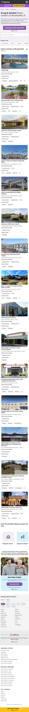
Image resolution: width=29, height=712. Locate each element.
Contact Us (3, 695)
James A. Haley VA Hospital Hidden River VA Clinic (11, 286)
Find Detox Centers (5, 650)
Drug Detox (3, 652)
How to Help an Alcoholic (6, 663)
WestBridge (4, 70)
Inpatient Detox (4, 656)
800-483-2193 (14, 584)
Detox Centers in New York (7, 674)
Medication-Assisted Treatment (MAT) (9, 659)
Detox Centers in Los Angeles (7, 680)
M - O (23, 604)
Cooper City (3, 624)
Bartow (2, 611)
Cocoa (16, 622)
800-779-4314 (14, 639)
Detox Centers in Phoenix (6, 685)
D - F (8, 604)
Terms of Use (4, 699)
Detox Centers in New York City (8, 678)
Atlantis (16, 609)
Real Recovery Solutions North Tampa (10, 255)
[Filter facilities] (26, 49)
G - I (13, 604)
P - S (3, 606)
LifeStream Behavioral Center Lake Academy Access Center (12, 380)
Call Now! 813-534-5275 (14, 28)
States (2, 600)
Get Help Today (13, 709)
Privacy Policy (4, 700)
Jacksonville (5, 43)
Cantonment (17, 619)
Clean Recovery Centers (8, 317)
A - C (3, 604)
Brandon (17, 617)
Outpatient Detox (4, 657)
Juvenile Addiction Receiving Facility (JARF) (12, 411)
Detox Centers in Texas (6, 671)
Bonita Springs (4, 615)
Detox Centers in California (7, 669)
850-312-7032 (19, 5)
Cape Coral (3, 621)
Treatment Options (7, 648)
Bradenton (3, 617)
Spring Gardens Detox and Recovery (12, 100)
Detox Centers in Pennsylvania (7, 676)
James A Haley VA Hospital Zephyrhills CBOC (12, 161)
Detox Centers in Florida (6, 672)
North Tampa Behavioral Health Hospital (11, 193)
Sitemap (2, 697)
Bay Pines (17, 611)
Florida (7, 9)
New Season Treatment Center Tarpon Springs (10, 348)
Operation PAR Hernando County (11, 130)
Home (2, 9)
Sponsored (8, 6)
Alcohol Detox (4, 654)
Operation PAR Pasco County (10, 224)
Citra (16, 621)
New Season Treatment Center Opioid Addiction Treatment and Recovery (11, 444)
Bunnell (2, 619)
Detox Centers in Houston (6, 683)
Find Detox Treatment (7, 667)
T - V (8, 606)
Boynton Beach (18, 615)
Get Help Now (8, 4)
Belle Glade (3, 613)
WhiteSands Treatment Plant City (11, 507)
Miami (12, 43)
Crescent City (4, 626)
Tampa (19, 43)
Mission (2, 691)
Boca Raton (17, 613)
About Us (3, 693)
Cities (7, 600)
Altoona (2, 609)
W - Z (13, 606)
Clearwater (3, 622)
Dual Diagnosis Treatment (6, 661)
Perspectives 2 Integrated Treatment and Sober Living (12, 476)
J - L (18, 604)
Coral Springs (18, 624)
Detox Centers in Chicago (6, 682)
